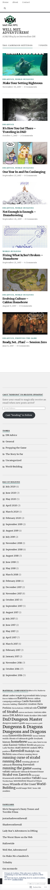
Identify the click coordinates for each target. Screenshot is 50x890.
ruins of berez (18, 754)
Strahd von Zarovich (17, 774)
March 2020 (12, 511)
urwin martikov (23, 778)
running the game (17, 768)
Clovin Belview (17, 708)
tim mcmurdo (10, 868)
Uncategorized (13, 460)
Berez (30, 698)
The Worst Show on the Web (17, 837)
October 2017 (12, 599)
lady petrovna (38, 745)
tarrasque (36, 775)
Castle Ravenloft (31, 701)
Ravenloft (18, 751)
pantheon (6, 751)
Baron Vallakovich (10, 699)
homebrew (19, 742)
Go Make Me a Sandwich (16, 856)
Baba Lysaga (41, 695)
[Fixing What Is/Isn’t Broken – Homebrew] (25, 236)
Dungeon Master (26, 719)
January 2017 (12, 656)
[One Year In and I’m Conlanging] (25, 153)
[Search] (5, 8)
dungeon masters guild (33, 723)
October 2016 (12, 669)
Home (5, 2)
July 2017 (10, 618)
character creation (27, 704)
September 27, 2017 (12, 175)
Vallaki (36, 777)
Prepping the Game (26, 338)
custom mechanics (25, 712)
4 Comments (30, 262)
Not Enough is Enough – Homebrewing (19, 213)
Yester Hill (37, 788)
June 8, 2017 (8, 346)
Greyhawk (38, 738)
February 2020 (13, 518)
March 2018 (12, 574)
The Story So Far (14, 454)
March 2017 (12, 643)
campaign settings (12, 701)
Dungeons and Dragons (24, 731)
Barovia (22, 698)
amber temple (15, 695)
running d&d (12, 761)
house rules (32, 742)
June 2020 (11, 492)
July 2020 (11, 486)
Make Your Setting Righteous (23, 83)
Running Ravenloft (23, 764)
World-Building (24, 79)
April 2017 (11, 637)
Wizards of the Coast (23, 784)
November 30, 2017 (12, 87)
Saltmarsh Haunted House (32, 772)
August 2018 (12, 555)
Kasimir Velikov (17, 745)
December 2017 (14, 587)
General (10, 441)
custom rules (40, 712)
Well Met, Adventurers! (16, 31)
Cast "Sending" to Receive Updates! (23, 394)
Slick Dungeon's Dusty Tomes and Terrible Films (21, 810)
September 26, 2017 (12, 219)
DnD (7, 719)
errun (5, 736)
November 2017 (14, 593)
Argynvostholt (29, 695)
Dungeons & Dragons (23, 726)
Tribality (7, 862)
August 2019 (12, 530)
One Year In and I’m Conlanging (24, 172)
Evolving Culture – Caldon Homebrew (15, 300)
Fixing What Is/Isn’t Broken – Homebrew (23, 257)
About (15, 2)
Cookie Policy (17, 879)
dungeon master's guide (14, 723)
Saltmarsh (15, 771)
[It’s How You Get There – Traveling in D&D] (25, 109)
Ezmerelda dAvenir (20, 735)
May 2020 (11, 499)
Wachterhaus (8, 781)
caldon (37, 698)
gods (30, 738)
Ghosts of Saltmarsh (18, 738)
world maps (21, 788)
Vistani (44, 778)
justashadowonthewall (15, 818)
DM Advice (8, 79)
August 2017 (12, 612)
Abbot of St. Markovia (36, 691)
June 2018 (11, 562)
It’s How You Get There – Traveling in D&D (19, 130)
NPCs (40, 747)
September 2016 (14, 675)
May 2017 (10, 631)
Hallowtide (8, 843)
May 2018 (11, 568)
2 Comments (26, 135)
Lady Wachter (9, 748)
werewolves (20, 780)
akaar (6, 695)
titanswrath (8, 778)
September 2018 (14, 549)
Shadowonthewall (12, 824)
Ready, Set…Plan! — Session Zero (25, 342)
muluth (33, 748)
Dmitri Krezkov (30, 715)
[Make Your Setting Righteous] (25, 64)
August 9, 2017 (9, 306)
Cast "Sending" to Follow (19, 415)
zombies (6, 791)
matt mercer (22, 747)
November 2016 (14, 662)
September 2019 (14, 524)
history (7, 742)
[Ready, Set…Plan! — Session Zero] (25, 323)
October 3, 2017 (10, 135)
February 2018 (13, 581)
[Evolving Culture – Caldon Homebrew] (25, 280)
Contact (26, 2)
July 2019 (10, 537)
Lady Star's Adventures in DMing (20, 831)
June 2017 (10, 625)
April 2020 (11, 505)
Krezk (30, 745)
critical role (30, 708)
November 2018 (14, 543)
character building (10, 704)
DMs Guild (42, 715)
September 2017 (14, 606)
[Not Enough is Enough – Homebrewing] (25, 193)
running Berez (31, 754)
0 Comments (30, 87)
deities (6, 715)
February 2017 (13, 650)
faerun (35, 736)
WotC (29, 788)
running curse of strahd (21, 758)
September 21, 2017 (12, 262)
